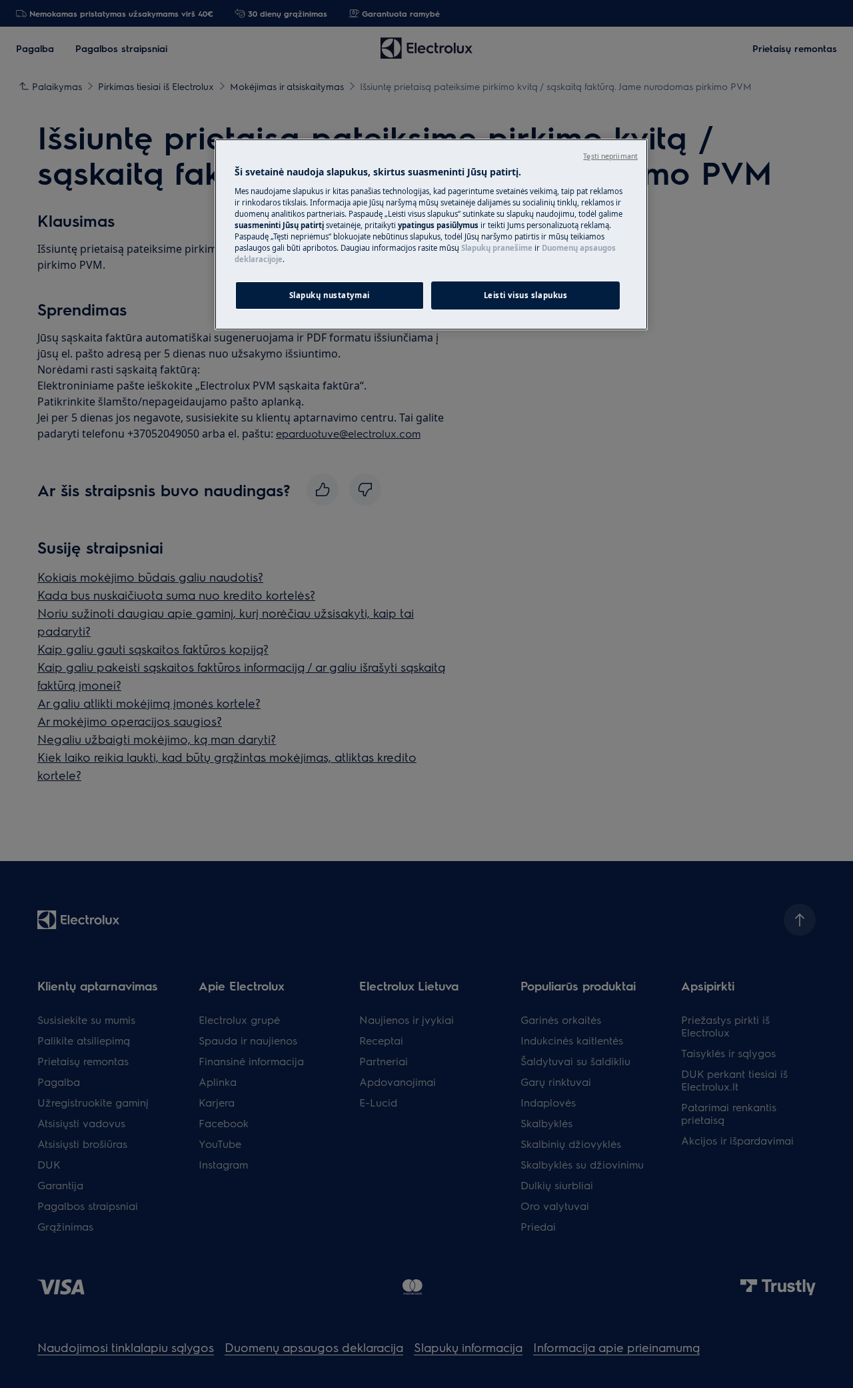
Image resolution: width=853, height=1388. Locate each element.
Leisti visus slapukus (526, 295)
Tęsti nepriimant (610, 156)
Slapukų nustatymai (329, 295)
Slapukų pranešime (496, 248)
